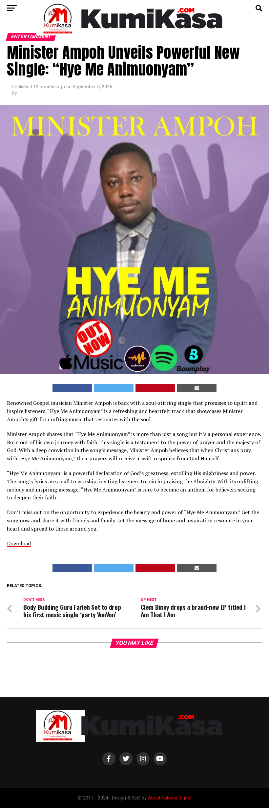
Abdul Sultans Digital (169, 798)
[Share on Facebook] (72, 388)
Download (19, 543)
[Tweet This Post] (114, 388)
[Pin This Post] (155, 388)
